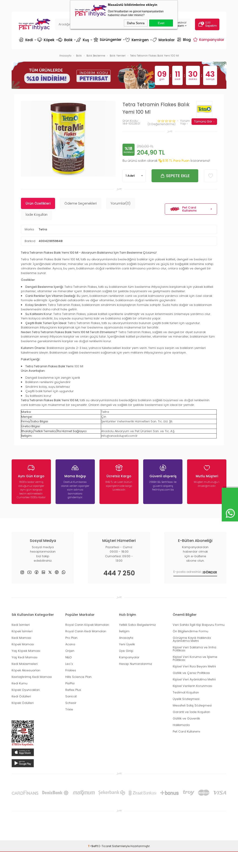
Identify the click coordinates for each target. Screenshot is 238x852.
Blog (184, 39)
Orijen (69, 651)
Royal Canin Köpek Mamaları (87, 625)
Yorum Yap (185, 122)
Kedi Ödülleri (21, 696)
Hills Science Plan (78, 677)
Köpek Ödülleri (23, 703)
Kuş (84, 39)
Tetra (43, 229)
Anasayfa (126, 638)
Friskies (70, 670)
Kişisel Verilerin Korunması (192, 686)
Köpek (47, 39)
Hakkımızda (181, 725)
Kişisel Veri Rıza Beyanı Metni (194, 666)
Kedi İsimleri (21, 625)
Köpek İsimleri (22, 631)
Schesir (70, 703)
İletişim (124, 631)
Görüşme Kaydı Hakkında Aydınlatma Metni (192, 639)
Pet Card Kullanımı (189, 209)
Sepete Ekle (178, 176)
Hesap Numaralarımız (135, 664)
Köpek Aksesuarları (26, 670)
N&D (68, 657)
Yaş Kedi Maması (24, 657)
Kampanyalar (209, 39)
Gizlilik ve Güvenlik (186, 718)
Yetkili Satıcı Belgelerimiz (137, 625)
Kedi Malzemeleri (25, 664)
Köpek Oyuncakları (26, 690)
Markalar (164, 39)
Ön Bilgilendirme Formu (190, 631)
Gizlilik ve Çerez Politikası (191, 673)
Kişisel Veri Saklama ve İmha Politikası (194, 649)
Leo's (69, 664)
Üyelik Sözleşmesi (186, 699)
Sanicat (71, 696)
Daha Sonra (136, 23)
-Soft (93, 846)
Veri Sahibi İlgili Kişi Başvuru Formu (199, 625)
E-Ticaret (105, 846)
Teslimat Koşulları (186, 692)
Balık (66, 39)
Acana (70, 644)
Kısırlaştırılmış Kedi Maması (32, 677)
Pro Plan (71, 638)
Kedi (27, 39)
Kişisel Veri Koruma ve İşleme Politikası (195, 658)
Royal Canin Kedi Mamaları (85, 631)
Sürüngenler (109, 39)
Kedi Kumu (19, 683)
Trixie (69, 709)
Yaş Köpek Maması (26, 651)
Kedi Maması (21, 638)
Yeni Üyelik (127, 644)
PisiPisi (70, 683)
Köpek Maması (23, 644)
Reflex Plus (73, 690)
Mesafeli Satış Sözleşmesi (192, 705)
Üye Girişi (126, 651)
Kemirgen (138, 39)
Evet (161, 23)
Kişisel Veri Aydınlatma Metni (194, 679)
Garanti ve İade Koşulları (191, 712)
